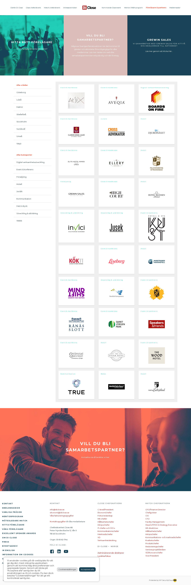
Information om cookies (17, 554)
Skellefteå (21, 114)
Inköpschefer (104, 525)
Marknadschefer (105, 534)
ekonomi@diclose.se (59, 512)
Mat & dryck (21, 206)
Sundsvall (20, 129)
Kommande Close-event (111, 8)
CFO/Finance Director (155, 509)
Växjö (19, 143)
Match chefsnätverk (52, 8)
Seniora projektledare (155, 549)
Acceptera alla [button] (87, 569)
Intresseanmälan (70, 8)
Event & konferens (24, 169)
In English (8, 550)
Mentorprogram (12, 516)
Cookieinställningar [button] (67, 569)
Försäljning (21, 177)
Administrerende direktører (111, 553)
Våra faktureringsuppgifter (62, 516)
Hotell (19, 184)
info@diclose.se (57, 509)
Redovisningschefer (154, 546)
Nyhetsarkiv (10, 546)
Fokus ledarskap (105, 516)
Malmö (19, 107)
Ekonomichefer (105, 512)
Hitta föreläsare (13, 525)
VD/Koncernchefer (154, 553)
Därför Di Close (17, 8)
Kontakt (7, 504)
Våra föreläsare (12, 529)
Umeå (19, 136)
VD (99, 537)
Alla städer (22, 85)
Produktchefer (152, 543)
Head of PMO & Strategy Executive (161, 525)
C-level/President (105, 509)
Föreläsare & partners (156, 8)
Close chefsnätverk (33, 8)
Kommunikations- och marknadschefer (163, 537)
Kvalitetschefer (152, 540)
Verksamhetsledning (107, 540)
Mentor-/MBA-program (133, 8)
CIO (147, 516)
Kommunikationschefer (108, 531)
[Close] (89, 7)
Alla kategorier (24, 155)
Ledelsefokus (104, 556)
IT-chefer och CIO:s (106, 528)
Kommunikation (23, 199)
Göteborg (21, 92)
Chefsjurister (151, 512)
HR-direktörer (151, 528)
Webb (19, 221)
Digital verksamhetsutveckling (30, 162)
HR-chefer (102, 519)
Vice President (152, 556)
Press (5, 542)
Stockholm (21, 122)
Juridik (19, 191)
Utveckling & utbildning (27, 213)
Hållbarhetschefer (106, 522)
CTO (147, 519)
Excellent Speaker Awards (19, 533)
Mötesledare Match (14, 521)
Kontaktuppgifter (58, 521)
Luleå (19, 100)
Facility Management (155, 522)
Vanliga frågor (12, 512)
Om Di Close (9, 538)
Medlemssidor (174, 8)
